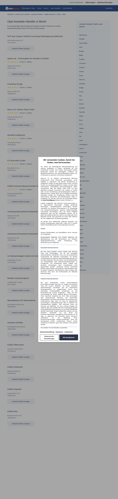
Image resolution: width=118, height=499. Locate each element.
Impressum (59, 332)
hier (72, 200)
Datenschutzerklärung (47, 332)
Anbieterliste (69, 332)
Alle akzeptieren (69, 337)
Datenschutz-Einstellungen (49, 337)
